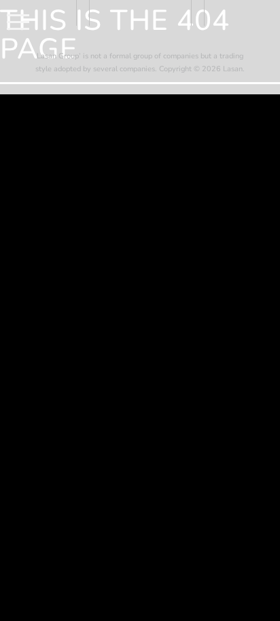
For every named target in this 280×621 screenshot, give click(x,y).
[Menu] (18, 21)
